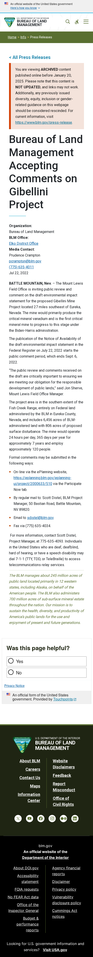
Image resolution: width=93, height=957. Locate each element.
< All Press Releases (30, 57)
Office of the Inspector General (23, 907)
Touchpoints (63, 699)
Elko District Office (23, 243)
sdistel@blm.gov (40, 518)
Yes (19, 661)
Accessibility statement (28, 878)
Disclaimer (61, 881)
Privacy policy (64, 889)
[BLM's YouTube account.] (29, 818)
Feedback (62, 775)
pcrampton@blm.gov (25, 261)
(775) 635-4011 (21, 267)
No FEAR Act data (23, 897)
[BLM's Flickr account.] (63, 818)
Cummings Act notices (64, 913)
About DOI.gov (26, 868)
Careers (33, 769)
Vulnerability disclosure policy (66, 900)
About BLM (30, 760)
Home (12, 37)
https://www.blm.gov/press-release (43, 122)
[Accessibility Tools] (76, 21)
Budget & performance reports (27, 924)
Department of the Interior (45, 857)
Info (23, 37)
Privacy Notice (14, 685)
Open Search (67, 21)
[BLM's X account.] (18, 818)
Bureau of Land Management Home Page (35, 22)
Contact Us (29, 777)
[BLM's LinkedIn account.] (75, 818)
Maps (35, 786)
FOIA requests (27, 889)
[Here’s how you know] (46, 6)
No (19, 672)
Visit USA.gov (55, 949)
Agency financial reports (66, 871)
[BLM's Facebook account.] (40, 818)
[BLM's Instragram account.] (52, 818)
